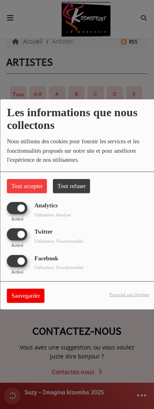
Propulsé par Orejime (129, 294)
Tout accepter (27, 186)
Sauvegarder (25, 295)
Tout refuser (71, 186)
